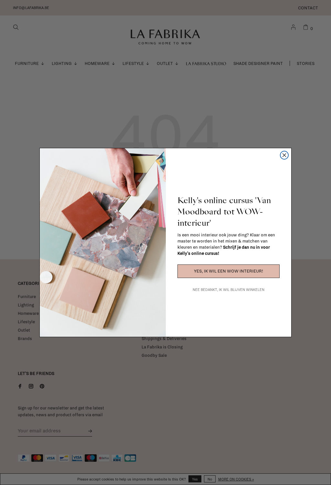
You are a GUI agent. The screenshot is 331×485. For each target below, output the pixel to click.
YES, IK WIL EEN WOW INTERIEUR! (228, 271)
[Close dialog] (284, 155)
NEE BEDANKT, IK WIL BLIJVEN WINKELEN (228, 290)
